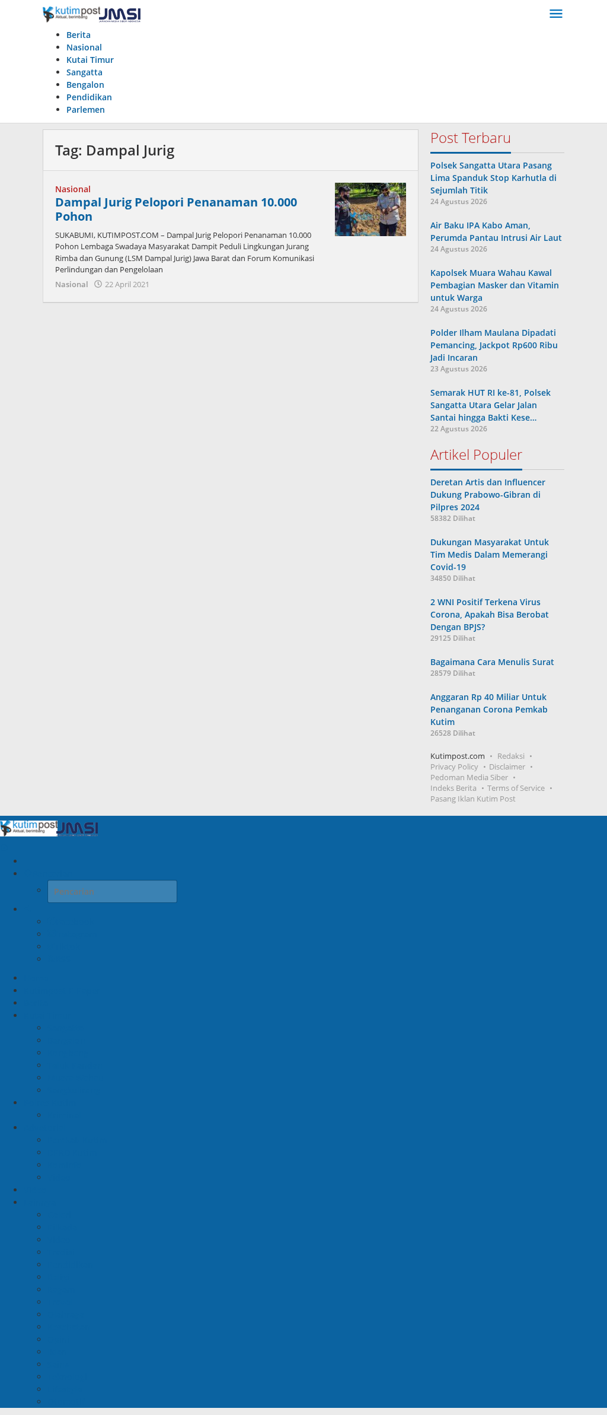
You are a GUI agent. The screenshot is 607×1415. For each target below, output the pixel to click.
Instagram (76, 934)
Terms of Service (516, 788)
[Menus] (556, 14)
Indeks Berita (453, 788)
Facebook (75, 921)
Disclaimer (507, 766)
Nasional (73, 189)
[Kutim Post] (91, 14)
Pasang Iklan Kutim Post (473, 798)
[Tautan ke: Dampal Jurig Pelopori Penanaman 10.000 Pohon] (370, 208)
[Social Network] (28, 909)
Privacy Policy (454, 766)
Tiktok (67, 946)
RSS (63, 959)
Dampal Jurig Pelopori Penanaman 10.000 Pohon (176, 209)
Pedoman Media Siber (469, 777)
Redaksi (511, 756)
